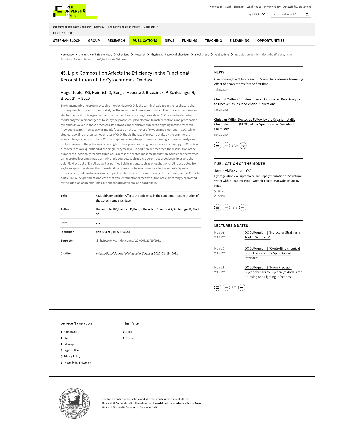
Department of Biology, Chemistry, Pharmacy (80, 26)
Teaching (213, 40)
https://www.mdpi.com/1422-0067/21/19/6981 (130, 240)
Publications (145, 40)
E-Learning (240, 40)
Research (116, 40)
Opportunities (271, 40)
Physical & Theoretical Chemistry (170, 54)
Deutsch (130, 338)
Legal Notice (253, 6)
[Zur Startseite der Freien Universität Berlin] (81, 11)
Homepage (215, 6)
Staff (228, 6)
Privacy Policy (272, 6)
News (169, 40)
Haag (221, 191)
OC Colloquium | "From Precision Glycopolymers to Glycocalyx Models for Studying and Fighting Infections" (273, 272)
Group (94, 40)
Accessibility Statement (297, 6)
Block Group (64, 32)
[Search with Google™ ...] (307, 14)
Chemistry (151, 26)
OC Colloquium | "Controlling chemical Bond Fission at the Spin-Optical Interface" (272, 253)
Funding (189, 40)
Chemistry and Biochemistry (125, 26)
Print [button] (129, 331)
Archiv (221, 195)
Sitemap (239, 6)
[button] (217, 145)
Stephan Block (66, 40)
